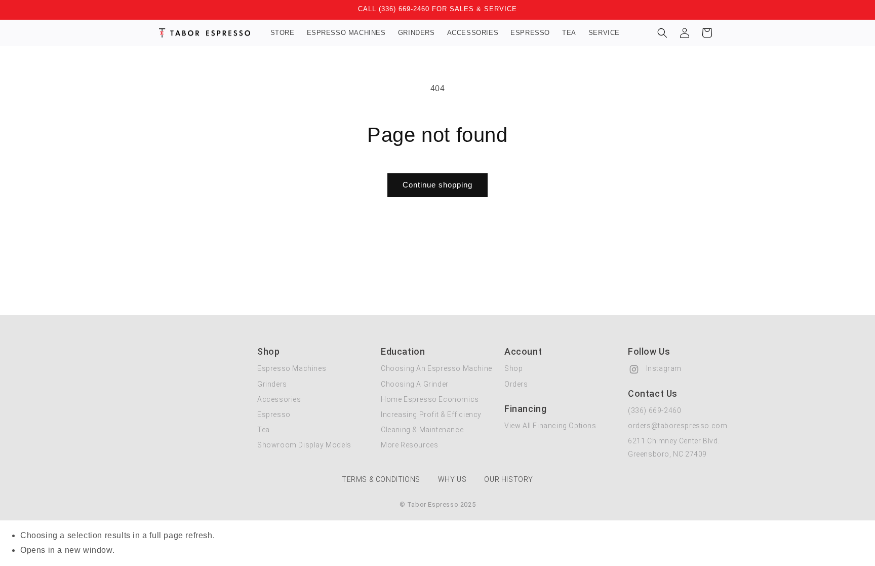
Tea (263, 430)
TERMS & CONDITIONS (381, 479)
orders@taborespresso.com (677, 426)
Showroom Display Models (304, 445)
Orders (516, 384)
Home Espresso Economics (430, 399)
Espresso (274, 414)
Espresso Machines (291, 368)
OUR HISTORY (508, 479)
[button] (662, 33)
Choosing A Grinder (415, 384)
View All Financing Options (550, 426)
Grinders (272, 384)
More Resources (409, 445)
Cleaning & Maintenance (422, 430)
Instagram (663, 368)
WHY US (452, 479)
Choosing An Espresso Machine (436, 368)
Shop (513, 368)
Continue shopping (437, 184)
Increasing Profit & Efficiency (431, 414)
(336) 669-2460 (654, 410)
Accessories (279, 399)
